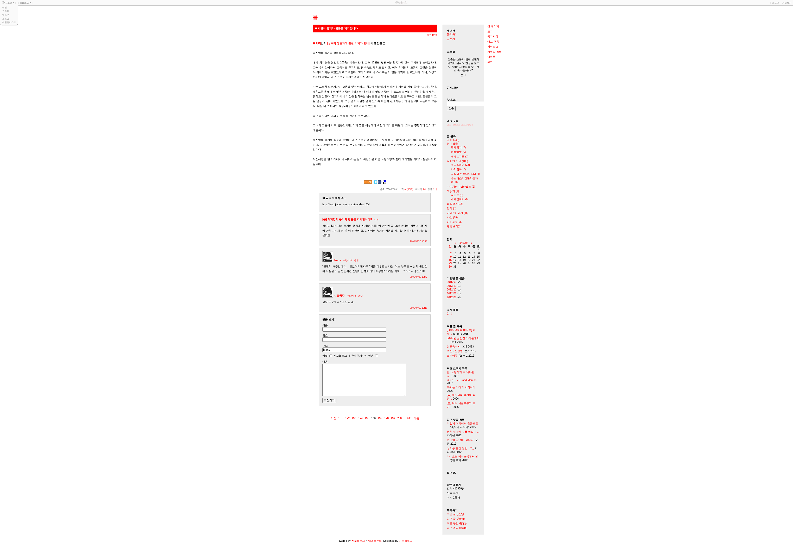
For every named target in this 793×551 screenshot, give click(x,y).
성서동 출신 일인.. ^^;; (460, 448)
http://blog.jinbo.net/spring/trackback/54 (346, 204)
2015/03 (451, 281)
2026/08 (463, 242)
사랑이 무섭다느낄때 (465, 173)
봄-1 (449, 313)
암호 (325, 335)
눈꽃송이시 (453, 346)
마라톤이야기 (457, 212)
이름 (325, 325)
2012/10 (451, 289)
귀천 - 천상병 (455, 351)
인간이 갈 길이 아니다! (460, 440)
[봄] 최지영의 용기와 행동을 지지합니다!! (347, 219)
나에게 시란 (457, 161)
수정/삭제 (348, 260)
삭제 (376, 219)
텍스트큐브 (375, 540)
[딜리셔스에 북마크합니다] (384, 182)
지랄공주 (339, 295)
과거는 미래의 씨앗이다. (461, 387)
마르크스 (456, 125)
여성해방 (408, 189)
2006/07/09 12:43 (418, 277)
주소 (325, 345)
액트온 (5, 15)
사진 (452, 217)
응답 (356, 260)
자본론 (457, 194)
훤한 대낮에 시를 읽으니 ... (463, 431)
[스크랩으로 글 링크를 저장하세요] (368, 182)
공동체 (5, 11)
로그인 (775, 2)
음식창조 (455, 203)
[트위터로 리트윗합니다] (375, 182)
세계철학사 (459, 199)
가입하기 (786, 2)
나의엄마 (458, 169)
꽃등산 (453, 226)
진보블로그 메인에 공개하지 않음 (354, 355)
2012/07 (451, 297)
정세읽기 (458, 147)
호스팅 (5, 18)
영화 (451, 208)
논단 (452, 143)
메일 (4, 7)
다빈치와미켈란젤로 (461, 186)
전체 (453, 140)
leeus (337, 260)
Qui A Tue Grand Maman (461, 380)
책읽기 (453, 191)
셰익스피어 (460, 164)
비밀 (325, 355)
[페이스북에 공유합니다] (379, 182)
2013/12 (451, 285)
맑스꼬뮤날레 (467, 125)
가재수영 (454, 222)
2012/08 (451, 293)
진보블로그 (358, 540)
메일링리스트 (9, 22)
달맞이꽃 (452, 355)
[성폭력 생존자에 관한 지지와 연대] (348, 43)
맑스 (449, 125)
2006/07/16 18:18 (418, 241)
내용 (325, 361)
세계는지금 (459, 156)
